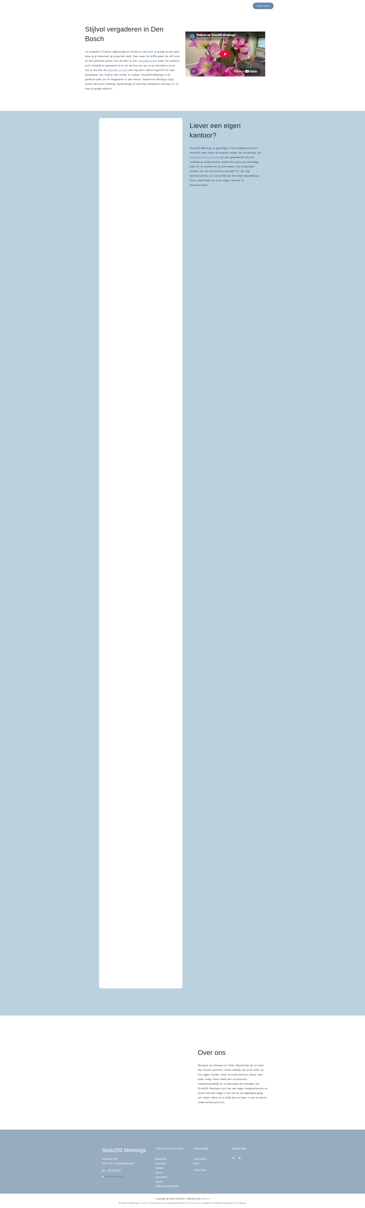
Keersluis (159, 1167)
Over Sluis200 (200, 1158)
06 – (105, 1170)
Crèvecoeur (160, 1163)
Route (196, 1163)
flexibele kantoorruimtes (205, 157)
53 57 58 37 (114, 1170)
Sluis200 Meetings (114, 6)
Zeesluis (159, 1181)
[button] (246, 6)
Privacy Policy (200, 1170)
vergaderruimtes (117, 69)
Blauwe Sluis (161, 1158)
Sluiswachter (161, 1177)
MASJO (206, 1198)
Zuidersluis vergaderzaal (167, 1186)
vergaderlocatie (147, 60)
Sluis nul (159, 1172)
